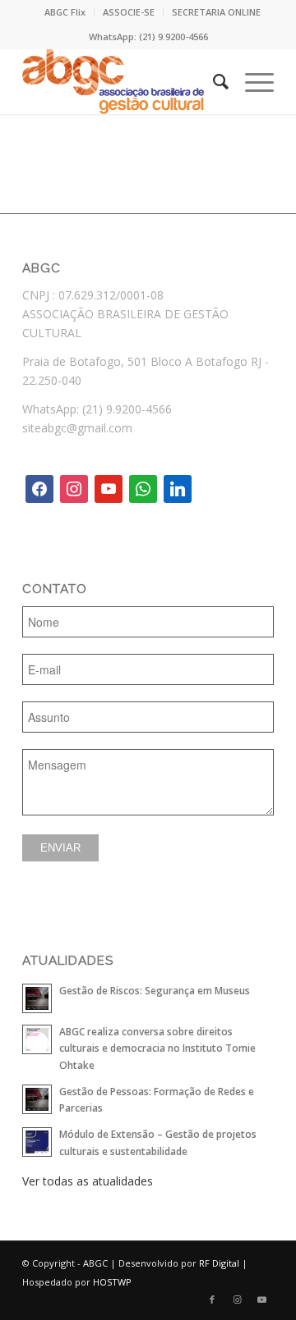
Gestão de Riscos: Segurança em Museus (154, 990)
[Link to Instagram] (236, 1299)
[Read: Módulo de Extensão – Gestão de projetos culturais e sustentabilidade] (37, 1142)
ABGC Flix (65, 12)
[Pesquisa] (213, 81)
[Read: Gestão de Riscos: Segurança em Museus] (37, 998)
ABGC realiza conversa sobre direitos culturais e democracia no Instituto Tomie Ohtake (157, 1048)
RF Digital (219, 1263)
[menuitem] (65, 12)
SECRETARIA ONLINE (216, 12)
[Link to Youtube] (261, 1299)
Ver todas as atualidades (87, 1181)
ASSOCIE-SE (129, 12)
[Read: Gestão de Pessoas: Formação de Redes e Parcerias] (37, 1099)
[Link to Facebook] (212, 1299)
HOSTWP (112, 1282)
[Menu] (251, 81)
